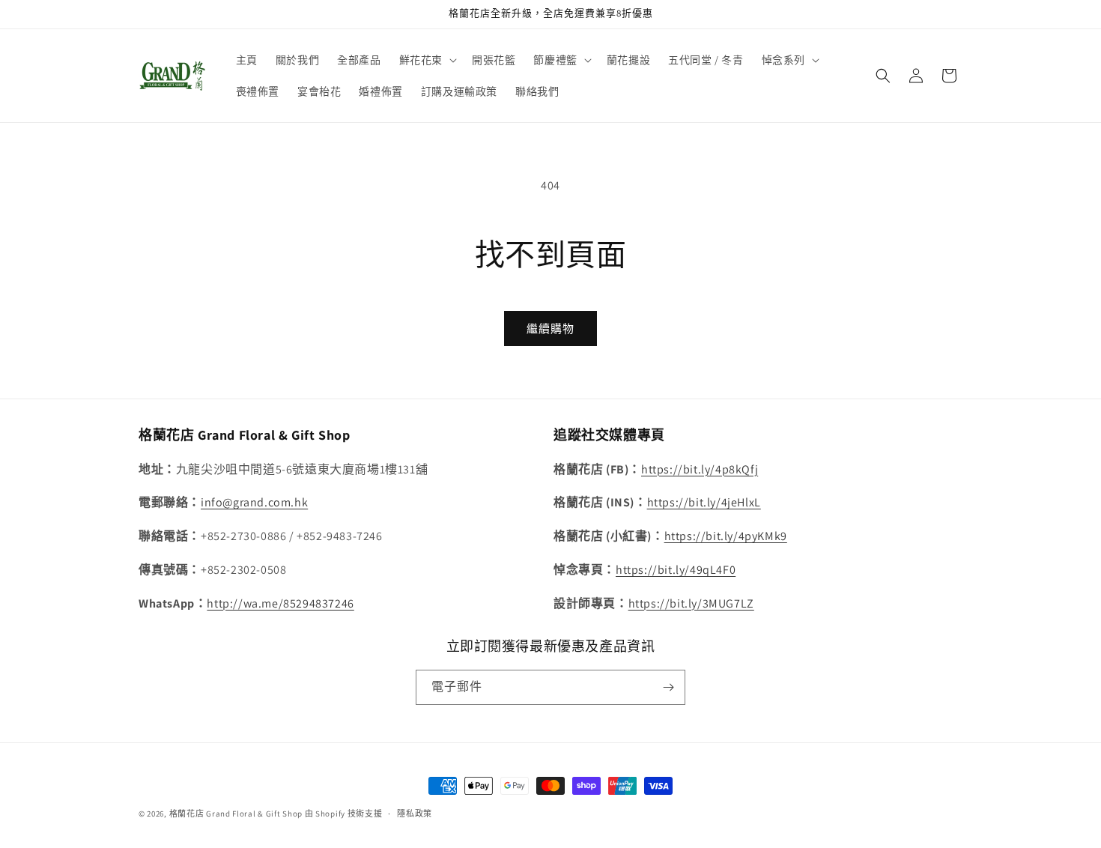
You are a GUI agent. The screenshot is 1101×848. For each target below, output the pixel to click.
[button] (426, 60)
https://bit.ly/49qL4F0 (675, 570)
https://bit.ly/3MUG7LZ (691, 603)
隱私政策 (414, 813)
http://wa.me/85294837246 (280, 603)
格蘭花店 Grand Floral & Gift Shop (236, 813)
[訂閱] (668, 687)
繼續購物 (550, 328)
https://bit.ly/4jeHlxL (704, 502)
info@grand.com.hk (254, 502)
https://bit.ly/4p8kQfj (699, 469)
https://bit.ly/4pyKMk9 (725, 536)
